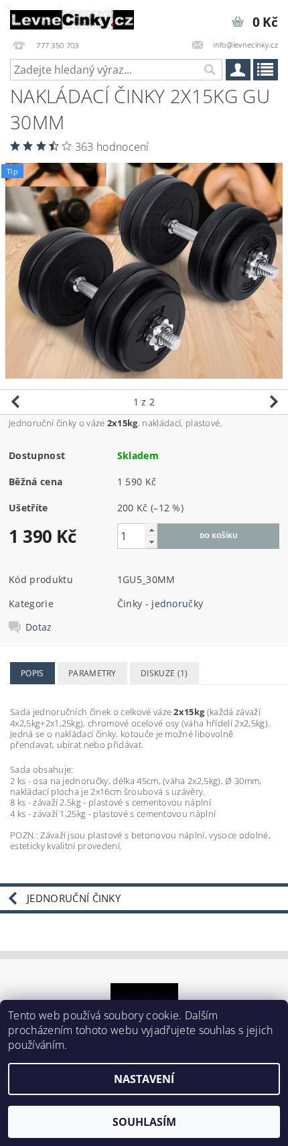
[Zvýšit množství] (151, 529)
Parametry (92, 673)
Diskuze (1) (164, 673)
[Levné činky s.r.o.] (72, 17)
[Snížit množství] (151, 541)
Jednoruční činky (74, 898)
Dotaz (38, 627)
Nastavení (144, 1079)
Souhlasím (144, 1122)
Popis (32, 673)
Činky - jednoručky (160, 603)
